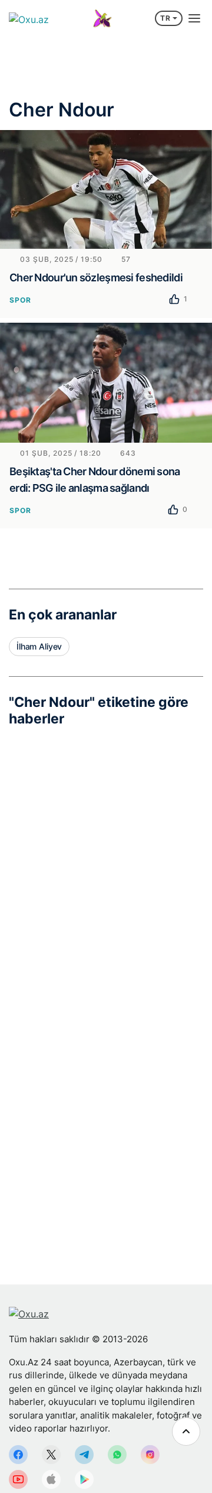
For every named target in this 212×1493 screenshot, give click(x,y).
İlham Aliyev (39, 646)
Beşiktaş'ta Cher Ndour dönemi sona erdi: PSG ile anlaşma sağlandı (94, 479)
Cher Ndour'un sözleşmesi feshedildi (96, 277)
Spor (20, 300)
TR (165, 18)
